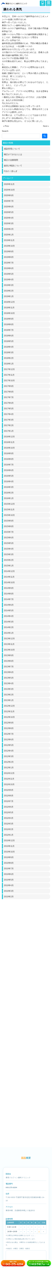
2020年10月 (9, 190)
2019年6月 (9, 268)
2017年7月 (9, 397)
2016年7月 (9, 465)
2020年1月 (9, 235)
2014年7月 (9, 599)
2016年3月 (9, 487)
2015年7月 (9, 532)
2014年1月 (9, 633)
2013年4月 (9, 683)
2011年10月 (9, 784)
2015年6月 (9, 538)
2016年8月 (9, 459)
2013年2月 (9, 695)
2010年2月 (9, 897)
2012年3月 (9, 756)
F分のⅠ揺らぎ (10, 171)
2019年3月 (9, 285)
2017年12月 (9, 369)
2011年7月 (8, 801)
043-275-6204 (11, 1187)
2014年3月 (9, 622)
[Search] (44, 136)
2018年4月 (9, 347)
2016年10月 (9, 448)
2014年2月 (9, 627)
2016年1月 (9, 498)
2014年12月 (9, 571)
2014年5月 (9, 610)
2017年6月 (9, 403)
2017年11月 (9, 375)
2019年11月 (9, 240)
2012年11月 (9, 711)
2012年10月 (9, 717)
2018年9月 (9, 319)
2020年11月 (9, 184)
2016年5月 (9, 476)
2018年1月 (9, 364)
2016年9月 (9, 453)
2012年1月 (9, 768)
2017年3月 (9, 420)
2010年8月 (9, 863)
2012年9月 (9, 723)
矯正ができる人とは (13, 154)
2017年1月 (9, 431)
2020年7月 (9, 201)
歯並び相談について (13, 166)
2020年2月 (9, 229)
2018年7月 (9, 330)
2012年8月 (9, 728)
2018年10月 (9, 313)
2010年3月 (9, 891)
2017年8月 (9, 392)
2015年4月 (9, 549)
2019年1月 (9, 296)
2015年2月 (9, 560)
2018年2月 (9, 358)
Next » (46, 126)
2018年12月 (9, 302)
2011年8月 (8, 796)
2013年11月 (9, 644)
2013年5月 (9, 678)
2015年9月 (9, 521)
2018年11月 (9, 308)
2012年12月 (9, 706)
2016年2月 (9, 493)
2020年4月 (9, 218)
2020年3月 (9, 223)
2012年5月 (9, 745)
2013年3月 (9, 689)
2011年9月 (8, 790)
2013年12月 (9, 638)
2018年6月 (9, 336)
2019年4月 (9, 279)
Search (5, 131)
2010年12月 (9, 840)
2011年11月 (9, 779)
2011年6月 (8, 807)
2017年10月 (9, 380)
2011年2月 (8, 829)
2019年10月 (9, 246)
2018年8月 (9, 324)
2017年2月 (9, 425)
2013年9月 (9, 655)
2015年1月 (9, 566)
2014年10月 (9, 582)
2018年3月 (9, 352)
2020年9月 (9, 195)
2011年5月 (8, 812)
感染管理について (12, 149)
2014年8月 (9, 594)
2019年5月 (9, 274)
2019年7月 (9, 263)
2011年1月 (8, 835)
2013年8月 (9, 661)
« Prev (6, 126)
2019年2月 (9, 291)
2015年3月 (9, 554)
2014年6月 (9, 605)
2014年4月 (9, 616)
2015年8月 (9, 526)
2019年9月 (9, 251)
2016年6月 (9, 470)
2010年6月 (9, 874)
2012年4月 (9, 751)
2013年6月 (9, 672)
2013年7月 (9, 667)
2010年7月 (9, 868)
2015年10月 (9, 515)
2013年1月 (9, 700)
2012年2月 (9, 762)
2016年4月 (9, 481)
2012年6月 (9, 739)
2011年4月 (8, 818)
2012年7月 (9, 734)
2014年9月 (9, 588)
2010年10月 (9, 852)
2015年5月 (9, 543)
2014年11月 (9, 577)
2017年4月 (9, 414)
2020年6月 (9, 207)
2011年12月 (9, 773)
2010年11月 (9, 846)
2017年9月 (9, 386)
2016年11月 (9, 442)
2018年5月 (9, 341)
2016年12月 (9, 437)
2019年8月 (9, 257)
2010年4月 (9, 885)
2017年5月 (9, 409)
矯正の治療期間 (11, 160)
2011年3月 (8, 824)
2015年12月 (9, 504)
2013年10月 (9, 650)
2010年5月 (9, 880)
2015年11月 (9, 509)
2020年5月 (9, 212)
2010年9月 (9, 857)
